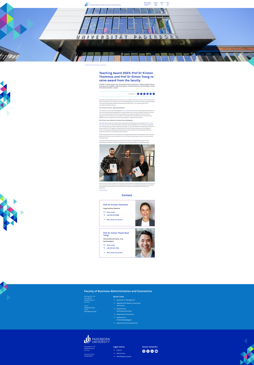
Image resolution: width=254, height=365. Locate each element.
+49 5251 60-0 (88, 356)
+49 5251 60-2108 (89, 308)
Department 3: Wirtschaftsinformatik (124, 310)
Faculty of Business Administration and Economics (105, 5)
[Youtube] (156, 351)
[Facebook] (148, 351)
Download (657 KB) (103, 190)
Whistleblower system (124, 356)
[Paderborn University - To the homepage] (86, 4)
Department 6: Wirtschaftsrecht (127, 323)
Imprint (119, 350)
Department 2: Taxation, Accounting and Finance (128, 304)
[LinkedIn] (152, 351)
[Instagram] (143, 351)
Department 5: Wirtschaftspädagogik (124, 319)
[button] (148, 4)
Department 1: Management (126, 300)
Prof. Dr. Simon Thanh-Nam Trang (116, 234)
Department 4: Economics (125, 314)
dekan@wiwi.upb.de (90, 311)
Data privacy (121, 353)
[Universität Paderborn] (127, 339)
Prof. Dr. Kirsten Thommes (128, 110)
